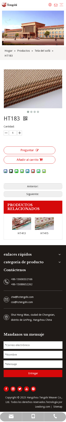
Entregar (33, 373)
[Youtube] (26, 389)
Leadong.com (42, 406)
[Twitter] (19, 389)
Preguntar (27, 150)
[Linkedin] (13, 389)
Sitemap (57, 406)
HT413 (22, 233)
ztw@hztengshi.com (22, 296)
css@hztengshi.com (22, 302)
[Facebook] (6, 389)
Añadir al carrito (27, 159)
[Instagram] (33, 389)
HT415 (44, 233)
